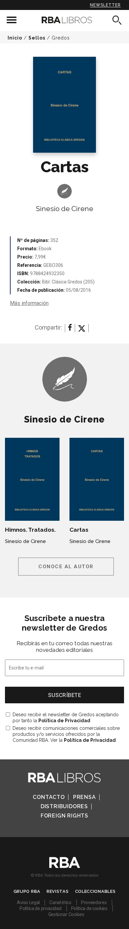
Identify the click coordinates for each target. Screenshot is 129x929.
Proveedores (94, 902)
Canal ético (60, 902)
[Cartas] (96, 479)
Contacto (48, 797)
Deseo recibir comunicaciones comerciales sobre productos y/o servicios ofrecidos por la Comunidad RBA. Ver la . (66, 734)
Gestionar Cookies (66, 914)
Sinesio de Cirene (64, 208)
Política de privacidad (40, 908)
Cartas (78, 529)
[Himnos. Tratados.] (32, 479)
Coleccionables (95, 891)
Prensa (84, 797)
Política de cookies (89, 908)
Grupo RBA (27, 891)
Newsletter (105, 5)
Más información (29, 303)
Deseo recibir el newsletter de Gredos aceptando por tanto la (66, 717)
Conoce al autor (66, 567)
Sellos (36, 37)
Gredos (61, 37)
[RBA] (64, 866)
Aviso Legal (28, 902)
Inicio (15, 37)
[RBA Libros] (64, 20)
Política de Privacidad (64, 720)
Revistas (58, 891)
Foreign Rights (64, 816)
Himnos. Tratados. (30, 529)
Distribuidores (64, 806)
